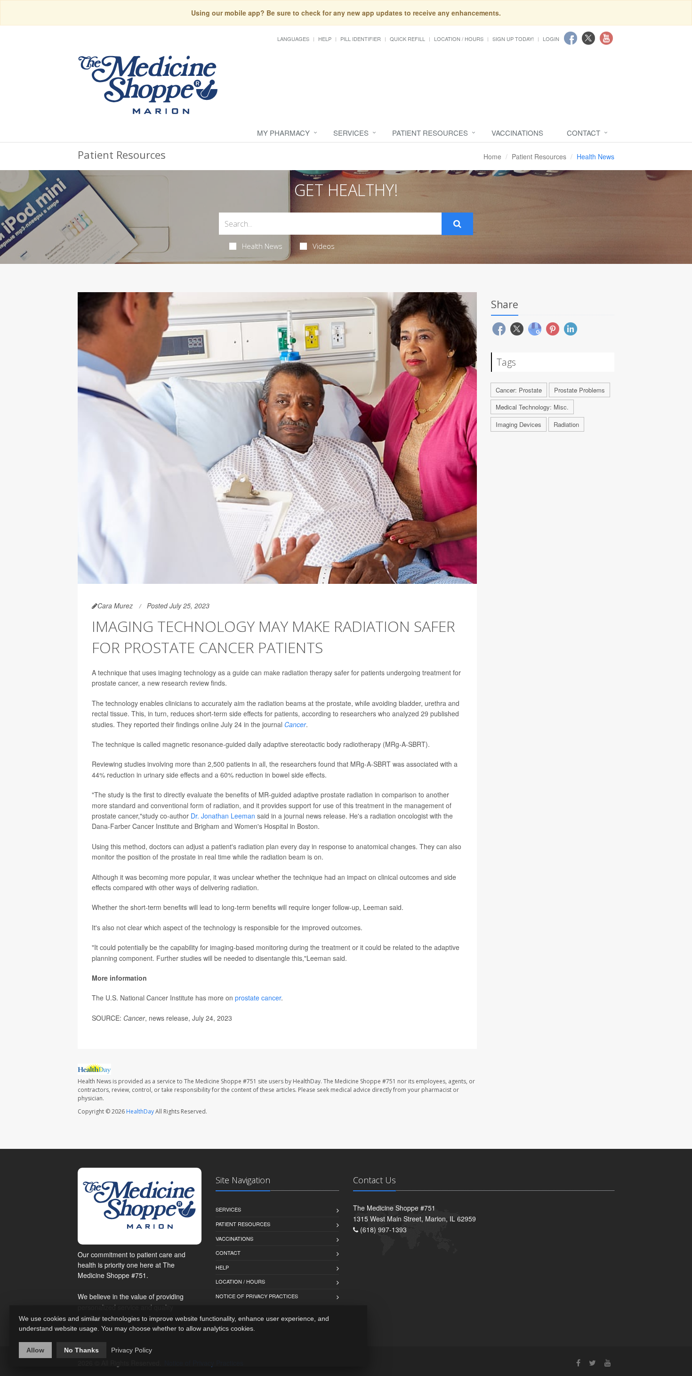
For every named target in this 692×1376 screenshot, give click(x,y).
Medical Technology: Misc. (532, 406)
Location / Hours (458, 38)
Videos (324, 246)
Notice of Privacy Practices (257, 1296)
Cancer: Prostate (519, 389)
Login (551, 38)
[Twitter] (592, 1362)
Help (324, 38)
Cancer (295, 724)
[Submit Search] (457, 224)
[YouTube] (607, 1362)
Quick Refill (407, 38)
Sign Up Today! (513, 38)
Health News (262, 246)
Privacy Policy (131, 1350)
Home (492, 156)
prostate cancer (258, 997)
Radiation (566, 424)
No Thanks (81, 1350)
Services (351, 133)
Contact (583, 133)
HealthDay (140, 1111)
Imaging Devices (518, 424)
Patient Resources (430, 133)
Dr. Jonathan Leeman (223, 815)
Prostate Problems (579, 389)
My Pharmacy (283, 133)
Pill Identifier (360, 38)
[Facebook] (578, 1362)
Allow (35, 1350)
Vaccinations (517, 133)
